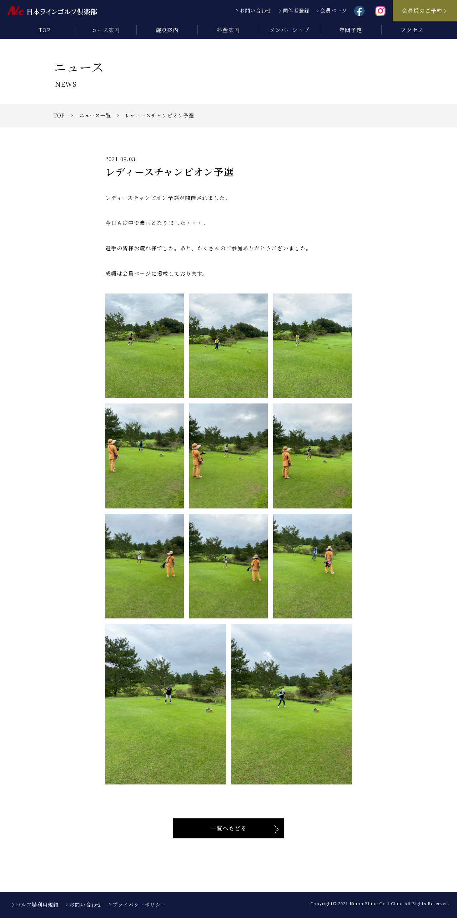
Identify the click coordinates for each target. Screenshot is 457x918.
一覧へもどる (228, 828)
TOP (45, 30)
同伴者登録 (296, 10)
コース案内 (106, 30)
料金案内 (228, 30)
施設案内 (167, 30)
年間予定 (350, 30)
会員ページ (333, 10)
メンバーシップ (289, 30)
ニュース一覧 (95, 115)
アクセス (412, 30)
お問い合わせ (256, 10)
